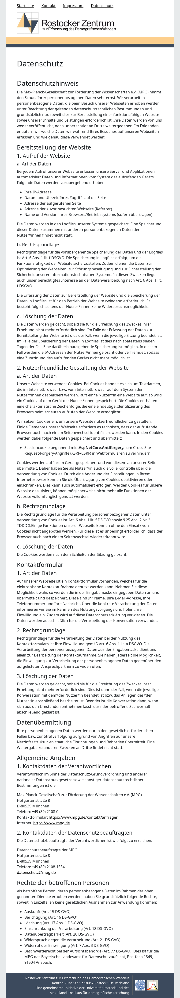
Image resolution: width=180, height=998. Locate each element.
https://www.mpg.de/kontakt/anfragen (83, 817)
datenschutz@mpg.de (36, 872)
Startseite (25, 5)
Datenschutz (102, 5)
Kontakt (48, 5)
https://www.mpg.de (51, 822)
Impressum (73, 5)
